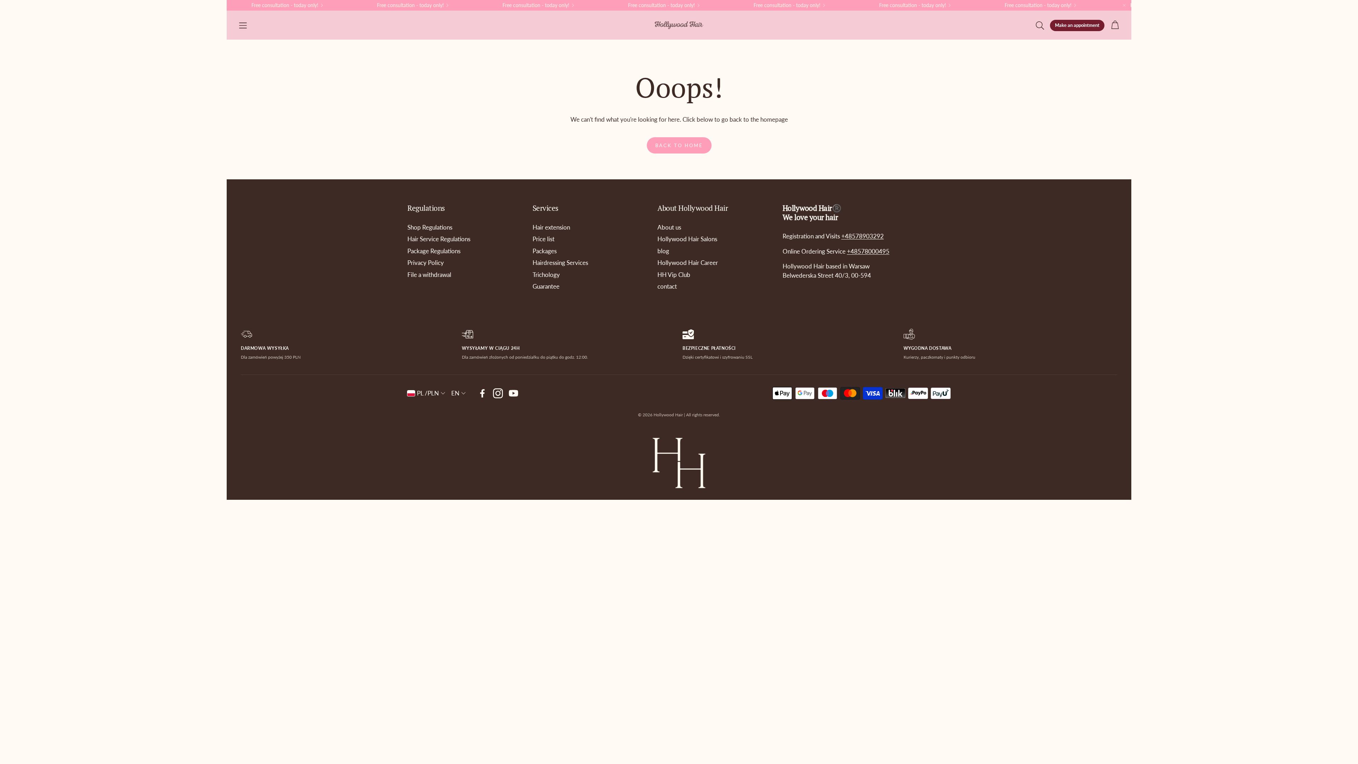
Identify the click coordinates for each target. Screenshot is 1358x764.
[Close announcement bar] (1124, 5)
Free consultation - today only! (778, 5)
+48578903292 (862, 236)
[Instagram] (498, 393)
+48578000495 (868, 251)
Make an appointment (1077, 25)
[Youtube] (513, 393)
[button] (243, 25)
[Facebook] (482, 393)
